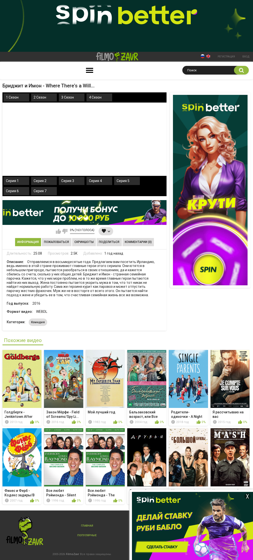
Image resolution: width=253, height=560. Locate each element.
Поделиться (109, 242)
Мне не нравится (64, 231)
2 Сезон (40, 97)
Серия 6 (12, 191)
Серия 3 (67, 181)
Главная (87, 525)
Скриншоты (84, 242)
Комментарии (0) (138, 242)
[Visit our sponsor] (84, 212)
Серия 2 (40, 181)
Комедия (38, 322)
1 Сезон (12, 97)
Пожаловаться (56, 242)
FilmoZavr (72, 554)
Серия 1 (12, 181)
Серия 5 (123, 181)
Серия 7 (40, 191)
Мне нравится (58, 231)
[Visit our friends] (210, 190)
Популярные (87, 535)
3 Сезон (67, 97)
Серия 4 (95, 181)
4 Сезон (95, 97)
